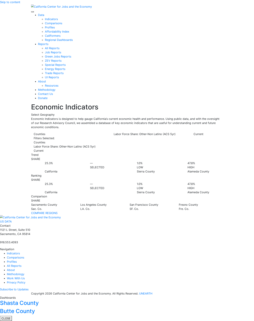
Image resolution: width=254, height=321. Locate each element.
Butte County (17, 311)
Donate (43, 98)
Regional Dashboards (59, 40)
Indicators (51, 19)
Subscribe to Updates (14, 289)
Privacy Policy (16, 282)
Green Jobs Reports (58, 56)
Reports (43, 44)
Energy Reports (55, 69)
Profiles (50, 27)
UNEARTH (145, 293)
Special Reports (55, 64)
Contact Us (45, 94)
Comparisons (53, 23)
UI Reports (52, 77)
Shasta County (19, 303)
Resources (51, 85)
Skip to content (10, 2)
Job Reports (53, 52)
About (42, 81)
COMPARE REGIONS (44, 213)
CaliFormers (52, 35)
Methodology (46, 89)
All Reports (52, 48)
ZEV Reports (53, 60)
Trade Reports (54, 73)
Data (41, 15)
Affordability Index (57, 31)
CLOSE (6, 318)
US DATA (6, 221)
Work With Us (16, 278)
